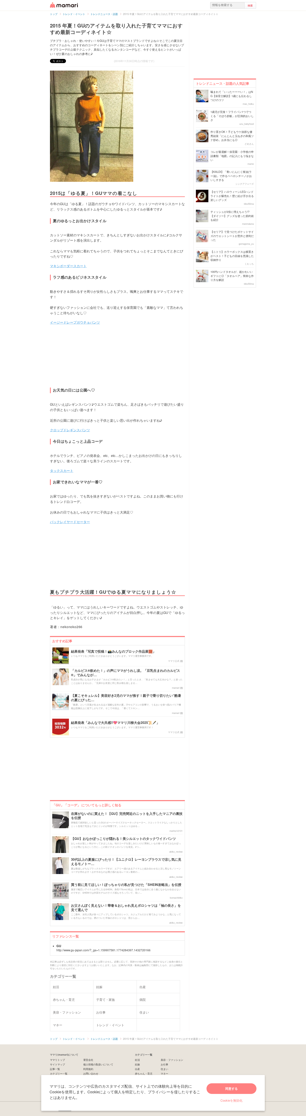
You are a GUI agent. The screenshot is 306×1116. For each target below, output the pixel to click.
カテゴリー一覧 (58, 1073)
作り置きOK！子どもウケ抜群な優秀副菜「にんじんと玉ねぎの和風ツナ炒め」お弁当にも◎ (232, 136)
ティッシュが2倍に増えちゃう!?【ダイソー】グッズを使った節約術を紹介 (232, 216)
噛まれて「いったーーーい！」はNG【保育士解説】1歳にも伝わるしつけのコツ (231, 96)
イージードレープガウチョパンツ (75, 322)
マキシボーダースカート (68, 265)
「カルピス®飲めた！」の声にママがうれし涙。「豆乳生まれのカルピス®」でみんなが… (125, 672)
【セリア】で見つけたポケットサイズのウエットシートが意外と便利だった (232, 236)
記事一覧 (55, 1069)
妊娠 (137, 1064)
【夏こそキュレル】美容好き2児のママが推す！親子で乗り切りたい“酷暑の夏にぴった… (126, 697)
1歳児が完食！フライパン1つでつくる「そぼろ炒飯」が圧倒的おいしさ (232, 116)
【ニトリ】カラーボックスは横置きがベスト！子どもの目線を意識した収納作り (232, 256)
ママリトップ (57, 1059)
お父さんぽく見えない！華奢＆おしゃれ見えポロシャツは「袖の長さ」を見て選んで (126, 907)
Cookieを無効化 (231, 1100)
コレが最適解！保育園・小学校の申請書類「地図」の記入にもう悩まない (232, 156)
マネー (164, 1073)
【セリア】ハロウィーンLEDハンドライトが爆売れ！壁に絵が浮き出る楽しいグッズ (232, 196)
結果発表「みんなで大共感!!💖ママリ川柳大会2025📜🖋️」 (115, 723)
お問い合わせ (90, 1073)
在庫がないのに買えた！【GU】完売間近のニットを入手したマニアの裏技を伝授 (127, 816)
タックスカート (61, 470)
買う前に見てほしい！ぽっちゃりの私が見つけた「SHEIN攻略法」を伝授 (126, 885)
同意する (231, 1088)
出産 (137, 1069)
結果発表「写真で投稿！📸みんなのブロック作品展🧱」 (113, 651)
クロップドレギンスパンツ (70, 430)
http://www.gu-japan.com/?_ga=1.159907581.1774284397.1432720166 (103, 950)
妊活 (137, 1059)
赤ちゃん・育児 (143, 1073)
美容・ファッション (172, 1059)
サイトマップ (57, 1064)
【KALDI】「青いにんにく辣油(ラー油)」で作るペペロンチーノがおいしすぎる (231, 176)
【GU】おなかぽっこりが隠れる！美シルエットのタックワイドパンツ (123, 839)
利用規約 (88, 1069)
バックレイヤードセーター (70, 521)
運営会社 (88, 1059)
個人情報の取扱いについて (98, 1064)
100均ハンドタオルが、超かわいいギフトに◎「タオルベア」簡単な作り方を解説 (232, 276)
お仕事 (164, 1064)
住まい (164, 1069)
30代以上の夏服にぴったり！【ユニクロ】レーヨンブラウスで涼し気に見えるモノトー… (126, 861)
